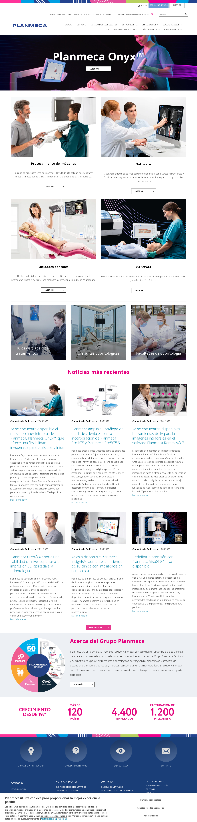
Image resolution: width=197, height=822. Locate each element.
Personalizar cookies (150, 799)
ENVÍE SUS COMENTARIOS (76, 766)
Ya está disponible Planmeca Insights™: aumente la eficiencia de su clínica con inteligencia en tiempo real (97, 563)
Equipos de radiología (157, 785)
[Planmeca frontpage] (29, 25)
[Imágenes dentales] (53, 126)
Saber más (94, 69)
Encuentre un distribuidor (31, 766)
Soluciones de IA (129, 25)
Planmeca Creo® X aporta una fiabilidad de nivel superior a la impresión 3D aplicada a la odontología (35, 563)
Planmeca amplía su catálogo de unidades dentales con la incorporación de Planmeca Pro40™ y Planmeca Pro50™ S (97, 435)
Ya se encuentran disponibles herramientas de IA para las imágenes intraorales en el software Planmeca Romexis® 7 (158, 435)
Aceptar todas (151, 815)
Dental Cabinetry (150, 25)
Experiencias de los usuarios (104, 25)
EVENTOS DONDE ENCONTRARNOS (71, 787)
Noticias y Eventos (64, 14)
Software (81, 25)
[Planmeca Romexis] (143, 127)
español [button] (144, 5)
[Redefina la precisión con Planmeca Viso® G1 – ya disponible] (159, 528)
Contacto (97, 14)
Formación (107, 14)
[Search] (186, 14)
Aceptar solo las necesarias (150, 807)
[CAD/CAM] (143, 229)
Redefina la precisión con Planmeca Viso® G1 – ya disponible (152, 561)
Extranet (177, 5)
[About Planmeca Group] (38, 665)
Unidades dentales (173, 29)
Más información (18, 499)
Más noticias (95, 628)
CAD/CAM (68, 25)
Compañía (51, 14)
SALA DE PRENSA (121, 766)
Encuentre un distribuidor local (133, 14)
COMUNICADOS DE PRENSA (67, 790)
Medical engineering (158, 5)
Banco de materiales (82, 14)
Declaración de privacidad (53, 818)
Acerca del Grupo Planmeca (107, 641)
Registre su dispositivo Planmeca (117, 790)
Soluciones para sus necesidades (121, 29)
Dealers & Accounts (172, 25)
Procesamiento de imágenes (53, 163)
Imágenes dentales (151, 29)
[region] (98, 807)
